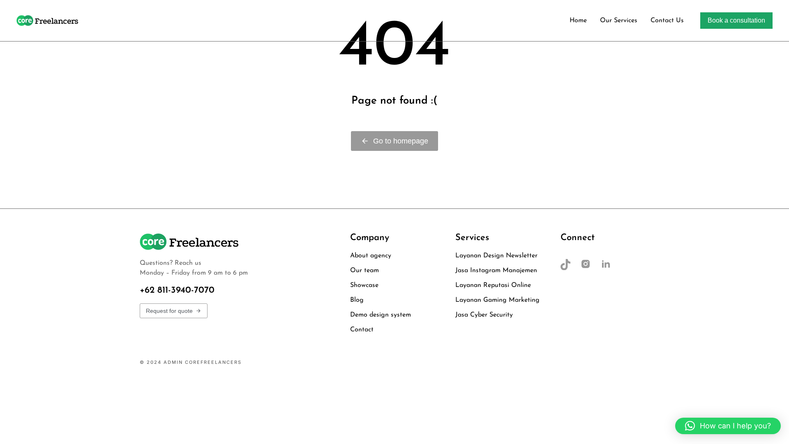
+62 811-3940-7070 (177, 290)
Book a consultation (736, 20)
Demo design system (535, 362)
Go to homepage (400, 141)
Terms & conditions (617, 362)
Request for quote (169, 311)
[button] (728, 426)
